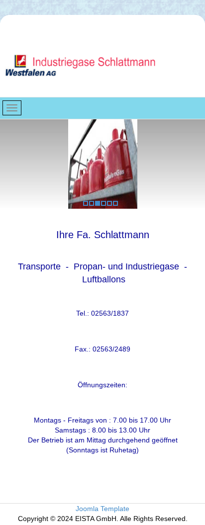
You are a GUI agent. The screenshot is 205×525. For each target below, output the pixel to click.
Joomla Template (102, 509)
